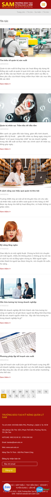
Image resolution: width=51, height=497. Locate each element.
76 (16, 396)
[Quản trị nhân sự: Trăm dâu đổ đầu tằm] (25, 107)
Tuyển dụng (21, 488)
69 (20, 392)
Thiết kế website (22, 494)
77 (23, 396)
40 (14, 392)
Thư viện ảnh (32, 485)
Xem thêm (4, 84)
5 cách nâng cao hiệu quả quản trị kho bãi (19, 191)
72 (39, 392)
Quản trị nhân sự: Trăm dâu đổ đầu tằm (18, 125)
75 (10, 396)
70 (27, 392)
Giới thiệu (20, 485)
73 (46, 392)
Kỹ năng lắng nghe (9, 245)
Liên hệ (32, 488)
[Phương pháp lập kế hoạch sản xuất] (25, 342)
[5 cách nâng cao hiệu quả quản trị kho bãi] (25, 173)
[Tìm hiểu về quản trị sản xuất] (25, 42)
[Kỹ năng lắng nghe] (25, 231)
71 (33, 392)
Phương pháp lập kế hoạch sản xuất (17, 356)
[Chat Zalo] (7, 487)
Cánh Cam (35, 494)
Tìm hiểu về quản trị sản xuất (13, 60)
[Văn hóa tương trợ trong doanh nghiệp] (25, 288)
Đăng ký (9, 470)
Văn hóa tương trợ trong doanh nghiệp (18, 302)
